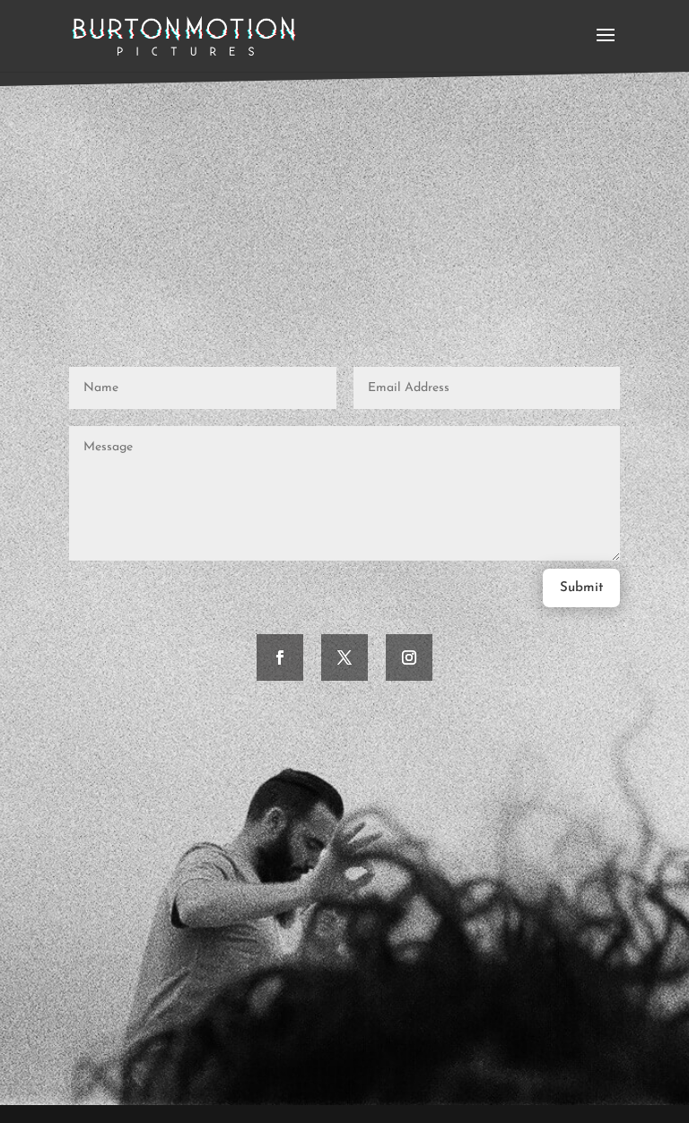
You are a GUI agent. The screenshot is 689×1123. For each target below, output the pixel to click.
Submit (581, 588)
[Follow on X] (344, 657)
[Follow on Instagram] (409, 657)
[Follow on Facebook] (280, 657)
